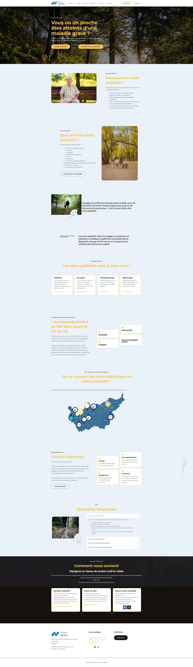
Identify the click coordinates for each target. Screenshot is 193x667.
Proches (79, 3)
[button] (73, 3)
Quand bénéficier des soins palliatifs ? (99, 543)
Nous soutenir (93, 644)
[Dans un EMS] (122, 328)
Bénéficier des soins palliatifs (97, 640)
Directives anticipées (94, 642)
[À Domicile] (99, 332)
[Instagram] (98, 647)
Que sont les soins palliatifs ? (96, 539)
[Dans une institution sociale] (122, 337)
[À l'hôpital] (99, 342)
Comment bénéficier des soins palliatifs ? (100, 547)
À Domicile (102, 335)
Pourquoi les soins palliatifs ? (96, 516)
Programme (93, 3)
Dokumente (121, 638)
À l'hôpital (102, 345)
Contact (109, 3)
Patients (71, 3)
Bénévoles (85, 3)
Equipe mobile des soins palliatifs (98, 637)
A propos (101, 3)
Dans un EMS (127, 330)
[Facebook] (95, 647)
